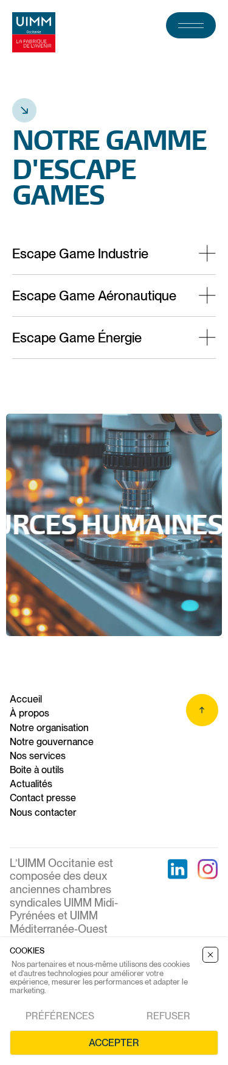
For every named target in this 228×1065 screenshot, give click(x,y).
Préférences (60, 1016)
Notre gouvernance (52, 742)
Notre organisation (49, 728)
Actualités (31, 784)
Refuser (168, 1016)
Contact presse (43, 798)
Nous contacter (43, 812)
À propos (29, 713)
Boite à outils (37, 770)
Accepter (114, 1043)
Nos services (38, 756)
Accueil (26, 699)
